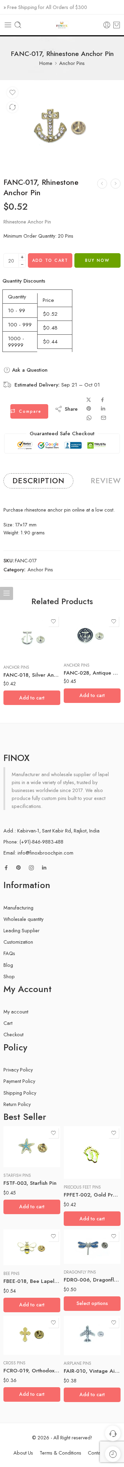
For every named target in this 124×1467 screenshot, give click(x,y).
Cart (7, 1023)
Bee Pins (11, 1273)
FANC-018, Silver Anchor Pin (31, 675)
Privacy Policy (18, 1069)
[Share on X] (88, 399)
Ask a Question (29, 370)
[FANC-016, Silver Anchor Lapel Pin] (102, 184)
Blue (82, 1233)
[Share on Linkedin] (103, 408)
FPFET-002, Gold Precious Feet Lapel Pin (92, 1195)
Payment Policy (19, 1081)
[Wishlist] (12, 92)
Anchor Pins (72, 63)
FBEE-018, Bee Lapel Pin (31, 1281)
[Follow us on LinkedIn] (44, 867)
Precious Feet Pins (82, 1187)
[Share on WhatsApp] (89, 418)
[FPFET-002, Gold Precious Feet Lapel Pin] (92, 1152)
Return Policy (17, 1104)
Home (45, 63)
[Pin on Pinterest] (89, 408)
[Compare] (12, 107)
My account (15, 1011)
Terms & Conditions (60, 1452)
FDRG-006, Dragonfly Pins (92, 1280)
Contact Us (99, 1452)
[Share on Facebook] (102, 399)
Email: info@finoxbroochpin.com (38, 852)
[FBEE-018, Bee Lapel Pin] (31, 1247)
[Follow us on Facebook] (6, 867)
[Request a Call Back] (113, 1433)
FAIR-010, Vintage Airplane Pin (92, 1371)
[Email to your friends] (103, 418)
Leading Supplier (21, 930)
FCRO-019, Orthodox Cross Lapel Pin (31, 1370)
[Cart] (117, 25)
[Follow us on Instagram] (31, 868)
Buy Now (97, 260)
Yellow (82, 1254)
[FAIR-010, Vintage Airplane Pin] (92, 1335)
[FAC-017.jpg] (62, 125)
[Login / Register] (107, 25)
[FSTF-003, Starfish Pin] (31, 1146)
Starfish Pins (17, 1175)
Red (82, 1243)
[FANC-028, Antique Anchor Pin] (92, 636)
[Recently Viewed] (113, 1454)
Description (38, 480)
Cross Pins (14, 1363)
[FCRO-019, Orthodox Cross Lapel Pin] (31, 1335)
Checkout (13, 1034)
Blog (8, 965)
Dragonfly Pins (80, 1272)
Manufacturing (18, 907)
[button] (31, 697)
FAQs (9, 953)
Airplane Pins (77, 1363)
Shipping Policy (19, 1092)
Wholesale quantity (23, 919)
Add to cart (50, 260)
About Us (23, 1452)
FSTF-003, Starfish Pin (29, 1183)
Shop (9, 976)
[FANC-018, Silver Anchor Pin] (116, 184)
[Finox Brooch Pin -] (62, 25)
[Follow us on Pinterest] (18, 867)
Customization (18, 941)
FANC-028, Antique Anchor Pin (92, 673)
